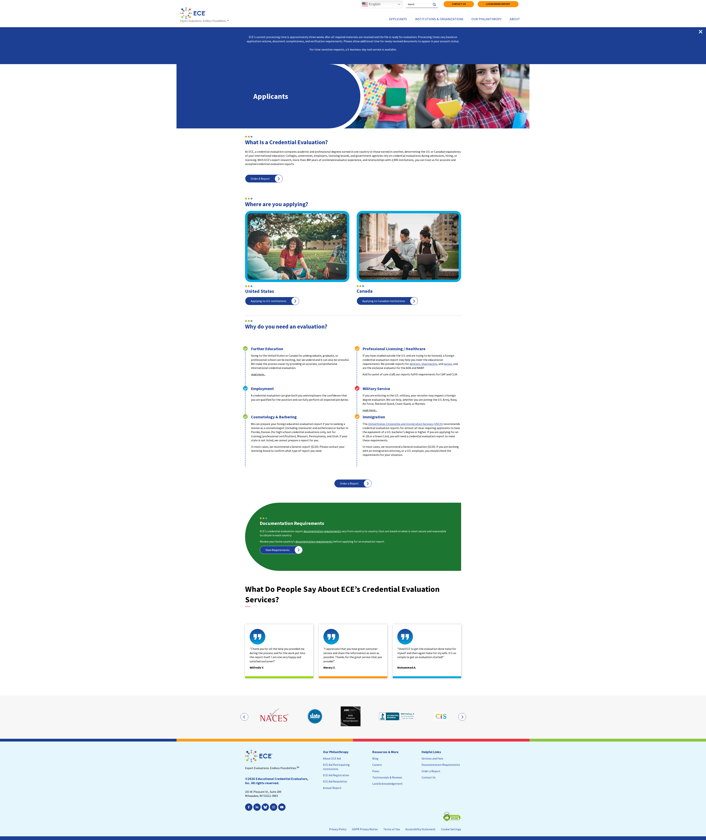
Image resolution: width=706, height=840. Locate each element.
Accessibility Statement (420, 829)
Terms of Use (391, 829)
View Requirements (277, 550)
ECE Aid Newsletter (335, 781)
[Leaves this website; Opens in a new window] (274, 716)
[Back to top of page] (687, 831)
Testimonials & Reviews (387, 777)
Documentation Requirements (441, 765)
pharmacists (429, 364)
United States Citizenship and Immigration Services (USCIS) (405, 424)
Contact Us (459, 4)
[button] (300, 374)
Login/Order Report (498, 4)
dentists (415, 364)
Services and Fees (432, 758)
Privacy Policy (337, 829)
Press (375, 771)
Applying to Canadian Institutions (383, 301)
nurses (448, 364)
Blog (375, 758)
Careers (377, 765)
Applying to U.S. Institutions (268, 301)
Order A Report (260, 178)
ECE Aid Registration (336, 775)
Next (462, 716)
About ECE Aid (332, 758)
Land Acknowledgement (387, 783)
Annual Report (332, 788)
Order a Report (349, 483)
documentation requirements (322, 531)
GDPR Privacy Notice (365, 829)
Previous (244, 716)
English (374, 4)
